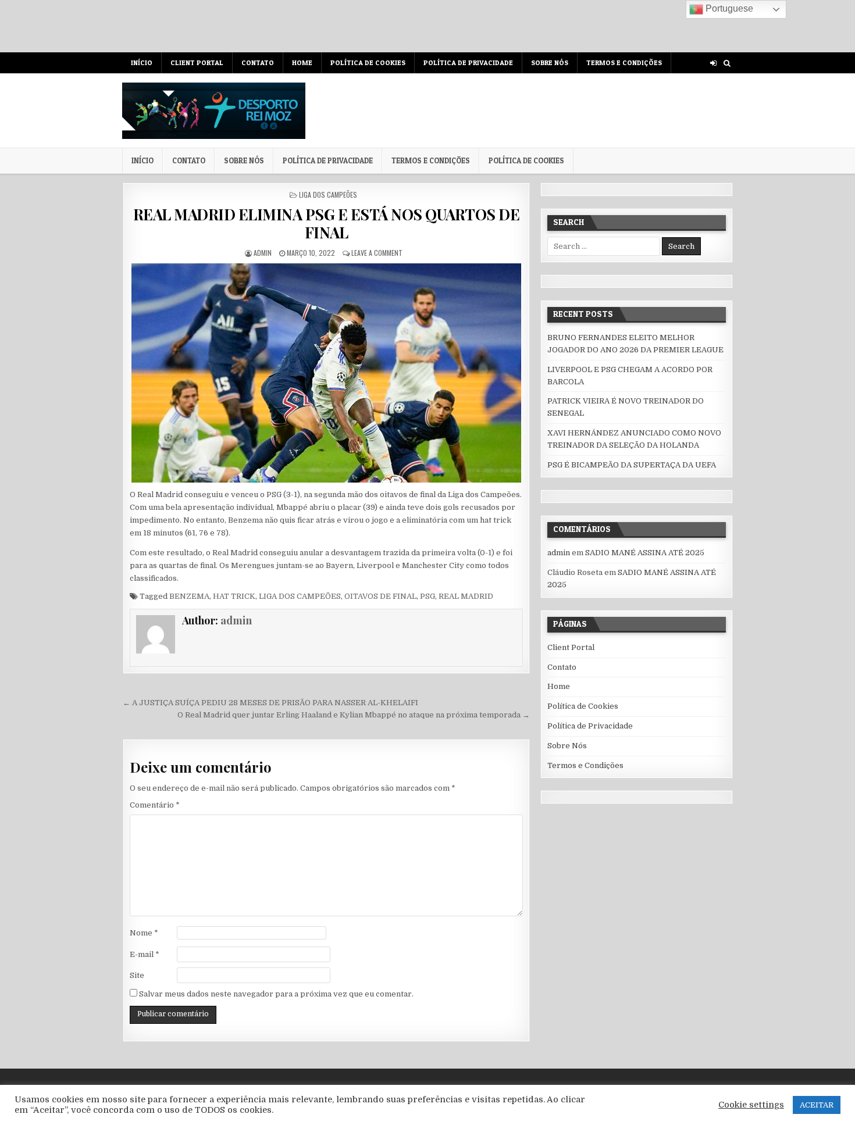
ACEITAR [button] (816, 1105)
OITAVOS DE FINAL (380, 596)
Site (137, 975)
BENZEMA (189, 596)
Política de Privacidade (468, 62)
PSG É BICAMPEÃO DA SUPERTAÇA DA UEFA (631, 464)
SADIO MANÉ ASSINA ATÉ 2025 (644, 552)
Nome (144, 932)
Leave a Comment (376, 253)
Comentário (155, 805)
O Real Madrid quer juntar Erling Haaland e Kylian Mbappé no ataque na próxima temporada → (353, 714)
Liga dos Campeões (328, 194)
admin (263, 253)
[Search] (726, 63)
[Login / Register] (713, 63)
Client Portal (196, 62)
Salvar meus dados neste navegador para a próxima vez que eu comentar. (276, 994)
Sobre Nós (549, 62)
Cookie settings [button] (751, 1105)
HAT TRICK (234, 596)
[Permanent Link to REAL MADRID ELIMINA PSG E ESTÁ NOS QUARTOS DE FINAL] (326, 373)
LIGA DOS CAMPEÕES (300, 596)
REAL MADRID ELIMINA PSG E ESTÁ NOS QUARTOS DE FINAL (326, 223)
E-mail (144, 954)
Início (141, 62)
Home (302, 62)
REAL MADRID (466, 596)
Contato (257, 62)
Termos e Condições (624, 62)
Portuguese (728, 8)
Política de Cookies (367, 62)
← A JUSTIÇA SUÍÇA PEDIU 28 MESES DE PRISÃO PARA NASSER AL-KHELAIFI (270, 702)
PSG (427, 596)
